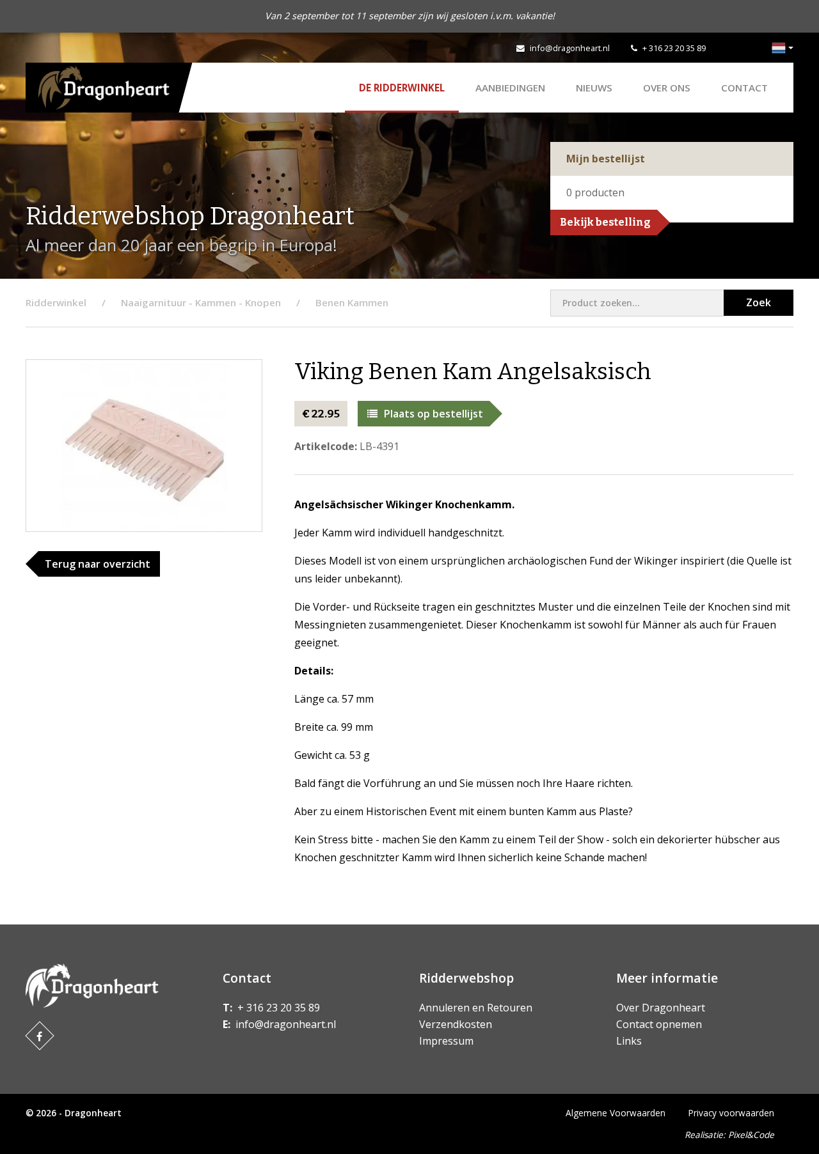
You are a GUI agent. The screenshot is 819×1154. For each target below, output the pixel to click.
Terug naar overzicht (97, 564)
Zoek (758, 302)
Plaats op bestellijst (433, 414)
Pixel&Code (751, 1134)
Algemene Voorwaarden (615, 1113)
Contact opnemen (659, 1024)
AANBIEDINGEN (510, 87)
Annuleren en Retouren (475, 1008)
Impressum (446, 1041)
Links (629, 1041)
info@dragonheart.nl (570, 48)
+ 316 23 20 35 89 (674, 48)
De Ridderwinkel (402, 87)
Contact (744, 87)
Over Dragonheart (660, 1008)
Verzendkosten (455, 1024)
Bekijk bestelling (605, 222)
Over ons (666, 87)
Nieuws (594, 87)
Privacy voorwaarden (731, 1113)
